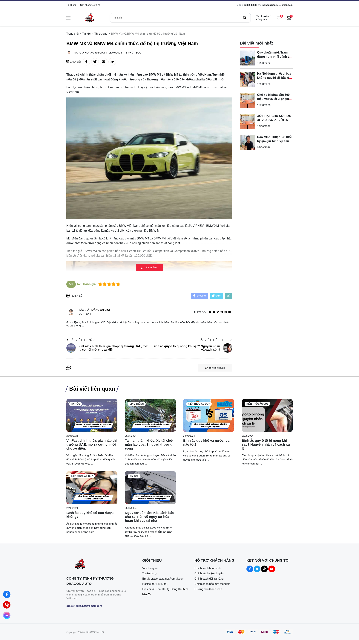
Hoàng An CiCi (95, 52)
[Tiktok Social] (264, 569)
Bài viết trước (82, 339)
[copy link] (112, 61)
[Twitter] (218, 312)
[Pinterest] (221, 312)
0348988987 (250, 5)
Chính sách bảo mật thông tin (212, 583)
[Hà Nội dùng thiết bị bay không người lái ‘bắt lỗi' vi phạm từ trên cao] (247, 79)
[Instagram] (225, 312)
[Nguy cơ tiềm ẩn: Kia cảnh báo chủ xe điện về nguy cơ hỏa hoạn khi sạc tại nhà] (150, 487)
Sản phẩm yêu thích (90, 5)
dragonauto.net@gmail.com (278, 5)
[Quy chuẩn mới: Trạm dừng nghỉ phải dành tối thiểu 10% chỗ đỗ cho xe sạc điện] (247, 58)
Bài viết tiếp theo (214, 339)
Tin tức (75, 404)
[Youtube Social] (271, 569)
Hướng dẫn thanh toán (208, 589)
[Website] (214, 312)
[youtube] (229, 312)
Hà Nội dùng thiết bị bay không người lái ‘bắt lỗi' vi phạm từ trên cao (274, 77)
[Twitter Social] (257, 569)
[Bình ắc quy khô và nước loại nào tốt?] (208, 415)
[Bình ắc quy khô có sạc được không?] (91, 487)
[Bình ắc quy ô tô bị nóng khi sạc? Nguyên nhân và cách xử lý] (267, 415)
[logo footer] (96, 564)
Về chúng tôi (149, 568)
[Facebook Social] (249, 569)
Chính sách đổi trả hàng (208, 578)
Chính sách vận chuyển (208, 573)
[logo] (89, 18)
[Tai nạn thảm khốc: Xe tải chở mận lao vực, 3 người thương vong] (150, 415)
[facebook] (210, 312)
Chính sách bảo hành (207, 568)
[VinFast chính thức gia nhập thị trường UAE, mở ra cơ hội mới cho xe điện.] (91, 415)
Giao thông (137, 404)
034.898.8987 (160, 583)
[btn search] (245, 17)
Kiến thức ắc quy (199, 404)
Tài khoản (71, 5)
